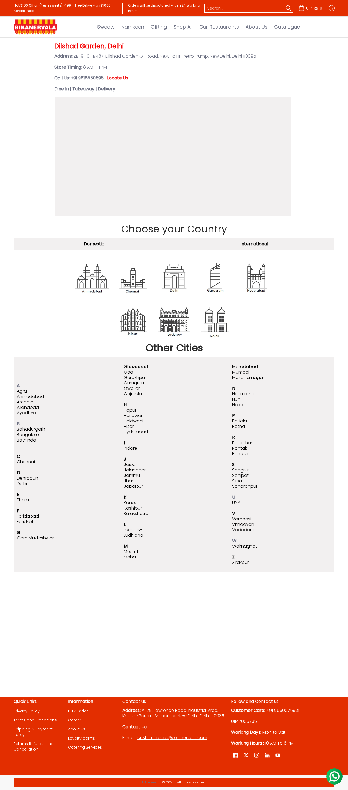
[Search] (288, 8)
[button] (235, 755)
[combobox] (244, 8)
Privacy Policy (27, 711)
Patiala (239, 421)
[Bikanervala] (35, 27)
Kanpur (131, 502)
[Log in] (331, 8)
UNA (236, 502)
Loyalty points (81, 738)
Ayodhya (26, 413)
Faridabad (28, 516)
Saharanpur (244, 486)
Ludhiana (133, 535)
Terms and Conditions (35, 720)
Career (74, 720)
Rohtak (239, 448)
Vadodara (243, 530)
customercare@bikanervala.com (172, 738)
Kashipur (133, 508)
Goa (128, 372)
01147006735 (244, 721)
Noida (238, 405)
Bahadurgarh (31, 429)
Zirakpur (240, 562)
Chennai (26, 462)
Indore (130, 448)
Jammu (132, 475)
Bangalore (28, 434)
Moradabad (245, 366)
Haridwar (133, 415)
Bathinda (26, 440)
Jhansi (131, 481)
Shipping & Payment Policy (33, 731)
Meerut (131, 551)
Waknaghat (244, 546)
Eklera (23, 500)
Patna (238, 426)
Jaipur (130, 464)
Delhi (22, 483)
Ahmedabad (30, 396)
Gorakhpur (135, 377)
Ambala (25, 402)
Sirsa (237, 481)
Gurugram (134, 383)
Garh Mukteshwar (35, 538)
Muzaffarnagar (248, 377)
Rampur (240, 453)
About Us (76, 729)
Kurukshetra (136, 513)
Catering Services (85, 747)
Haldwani (133, 421)
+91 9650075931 (282, 710)
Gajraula (133, 394)
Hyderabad (136, 432)
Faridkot (25, 522)
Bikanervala (151, 782)
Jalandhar (135, 470)
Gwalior (132, 388)
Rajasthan (243, 443)
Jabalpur (133, 486)
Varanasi (241, 519)
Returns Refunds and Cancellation (34, 746)
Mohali (131, 557)
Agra (22, 391)
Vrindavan (243, 524)
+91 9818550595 (87, 78)
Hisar (129, 426)
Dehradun (27, 478)
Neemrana (243, 394)
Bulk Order (78, 711)
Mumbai (240, 372)
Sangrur (240, 470)
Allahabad (28, 407)
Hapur (130, 410)
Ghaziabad (136, 366)
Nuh (236, 399)
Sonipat (240, 475)
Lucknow (133, 530)
